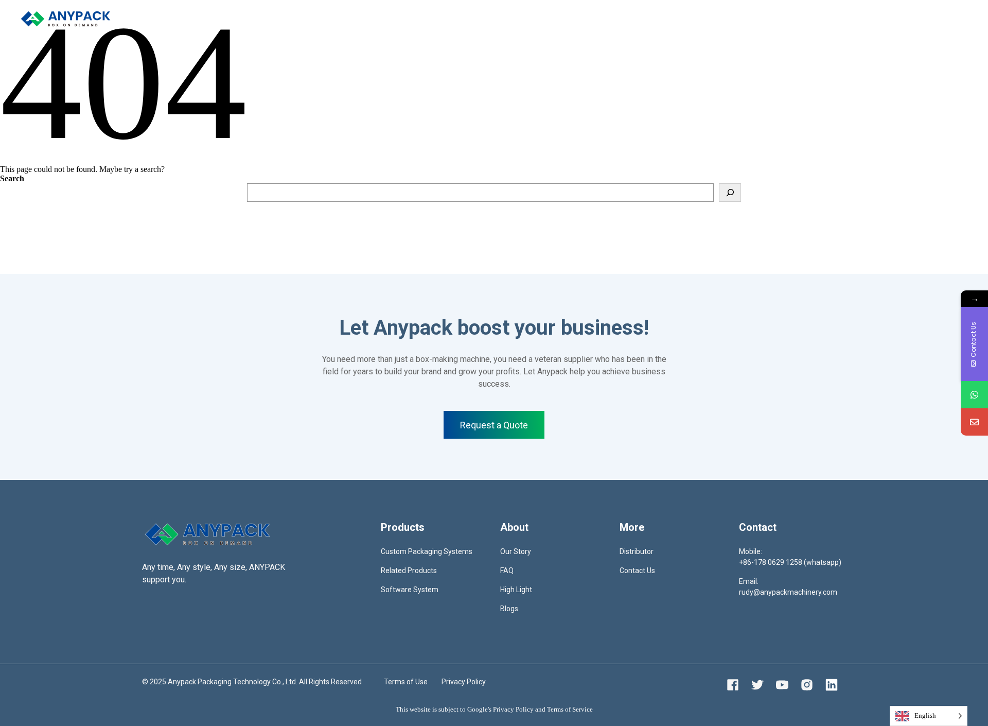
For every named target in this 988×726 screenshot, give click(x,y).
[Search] (730, 192)
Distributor (306, 18)
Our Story (515, 551)
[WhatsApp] (974, 394)
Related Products (409, 570)
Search (12, 178)
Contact (351, 18)
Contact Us (637, 570)
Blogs (509, 608)
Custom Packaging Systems (426, 551)
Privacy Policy (464, 682)
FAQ (507, 570)
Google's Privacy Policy (500, 709)
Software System (409, 589)
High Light (516, 589)
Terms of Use (406, 682)
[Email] (974, 422)
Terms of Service (570, 709)
